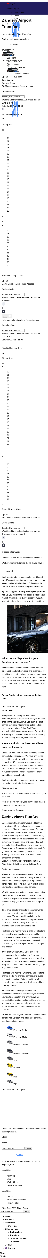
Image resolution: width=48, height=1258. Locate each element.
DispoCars (6, 753)
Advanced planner (32, 100)
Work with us (12, 1182)
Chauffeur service (21, 74)
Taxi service (7, 793)
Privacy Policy (13, 1203)
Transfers (13, 45)
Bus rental (18, 77)
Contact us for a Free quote (13, 706)
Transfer (19, 848)
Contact (10, 1197)
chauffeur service (34, 793)
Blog (9, 1179)
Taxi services (19, 67)
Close (4, 1137)
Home (4, 34)
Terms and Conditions (16, 1200)
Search (5, 317)
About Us (11, 1176)
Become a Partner (15, 1185)
